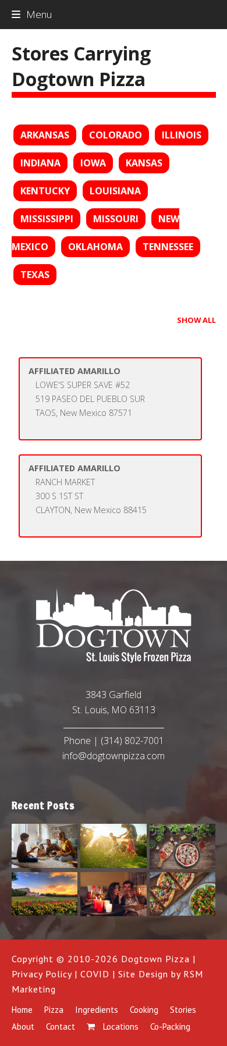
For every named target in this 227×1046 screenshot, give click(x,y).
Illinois (181, 135)
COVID (94, 974)
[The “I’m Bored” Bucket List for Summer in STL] (45, 845)
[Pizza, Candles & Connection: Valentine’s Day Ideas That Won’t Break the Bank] (113, 893)
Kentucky (45, 190)
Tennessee (168, 246)
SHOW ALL (196, 320)
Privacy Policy (42, 974)
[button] (32, 14)
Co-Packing (170, 1026)
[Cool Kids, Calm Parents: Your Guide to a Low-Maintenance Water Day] (113, 845)
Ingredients (96, 1009)
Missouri (116, 218)
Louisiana (115, 190)
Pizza (53, 1009)
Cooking (144, 1009)
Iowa (93, 162)
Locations (120, 1026)
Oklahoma (95, 246)
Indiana (40, 162)
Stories (183, 1009)
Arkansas (44, 135)
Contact (60, 1026)
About (23, 1026)
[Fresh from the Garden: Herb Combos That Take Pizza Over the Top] (183, 845)
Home (22, 1009)
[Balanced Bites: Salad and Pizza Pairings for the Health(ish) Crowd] (183, 893)
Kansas (144, 162)
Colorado (115, 135)
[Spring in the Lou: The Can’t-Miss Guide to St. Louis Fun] (45, 893)
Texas (34, 274)
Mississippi (46, 218)
